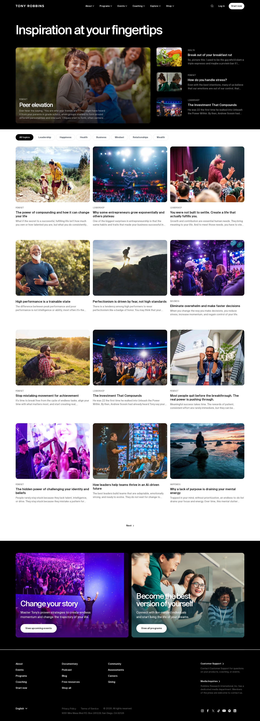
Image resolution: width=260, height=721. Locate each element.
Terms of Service (90, 708)
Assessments (116, 669)
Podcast (67, 669)
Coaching (21, 682)
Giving (111, 682)
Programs (21, 675)
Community (114, 663)
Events (20, 669)
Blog (64, 675)
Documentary (70, 663)
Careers (113, 675)
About (19, 663)
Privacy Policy (69, 708)
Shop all (66, 688)
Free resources (71, 682)
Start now (21, 688)
